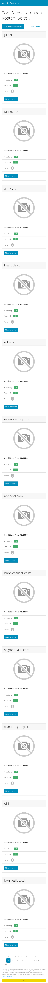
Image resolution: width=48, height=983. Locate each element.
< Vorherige (18, 956)
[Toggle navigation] (43, 3)
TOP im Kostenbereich (13, 26)
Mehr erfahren (11, 99)
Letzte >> (7, 965)
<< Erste (6, 956)
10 (22, 960)
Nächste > (36, 960)
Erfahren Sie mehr (7, 976)
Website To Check (10, 3)
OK (24, 980)
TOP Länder (35, 26)
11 (28, 960)
